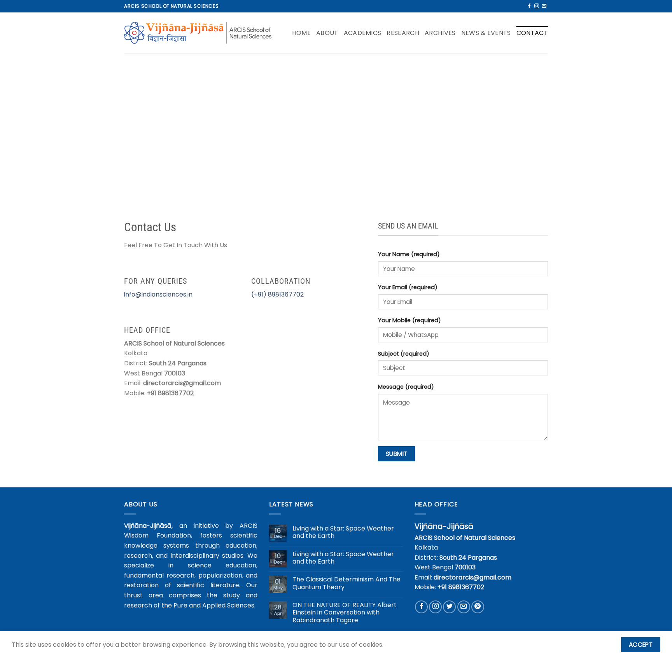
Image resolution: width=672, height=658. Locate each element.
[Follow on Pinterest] (477, 606)
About (327, 32)
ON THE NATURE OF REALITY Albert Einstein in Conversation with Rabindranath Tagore (344, 612)
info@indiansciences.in (158, 294)
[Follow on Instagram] (536, 6)
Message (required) (406, 387)
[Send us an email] (544, 6)
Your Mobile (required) (409, 320)
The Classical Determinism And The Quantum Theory (346, 583)
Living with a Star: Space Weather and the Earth (343, 532)
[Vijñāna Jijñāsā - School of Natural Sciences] (197, 33)
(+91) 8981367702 (277, 294)
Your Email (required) (408, 287)
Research (403, 32)
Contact (532, 32)
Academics (363, 32)
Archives (440, 32)
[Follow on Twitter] (449, 606)
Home (301, 32)
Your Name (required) (409, 254)
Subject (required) (403, 354)
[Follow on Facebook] (529, 6)
